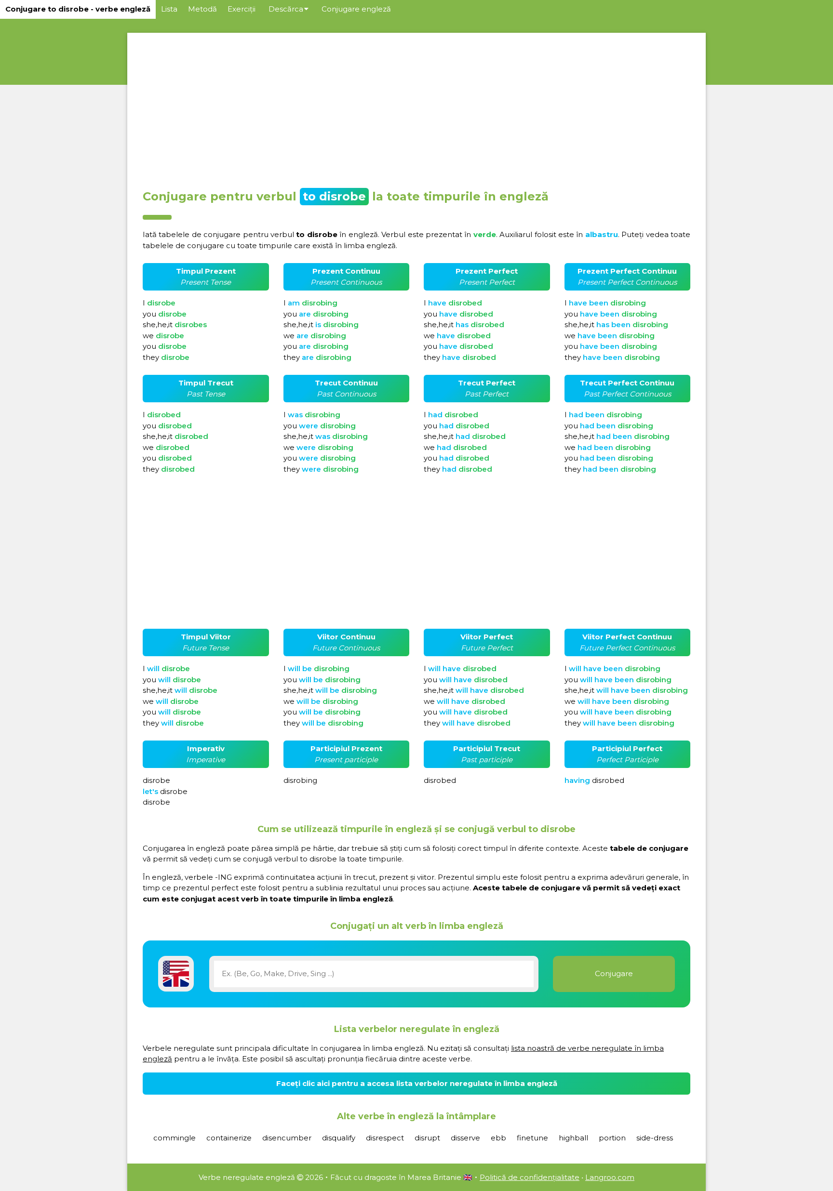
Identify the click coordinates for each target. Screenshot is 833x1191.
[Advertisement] (416, 107)
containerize (229, 1137)
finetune (532, 1137)
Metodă (202, 8)
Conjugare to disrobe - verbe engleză (77, 8)
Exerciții (241, 8)
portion (612, 1137)
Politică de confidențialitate (529, 1177)
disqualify (338, 1137)
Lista (169, 8)
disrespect (385, 1137)
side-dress (654, 1137)
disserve (465, 1137)
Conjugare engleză (356, 8)
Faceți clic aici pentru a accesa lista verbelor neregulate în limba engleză (416, 1083)
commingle (174, 1137)
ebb (498, 1137)
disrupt (427, 1137)
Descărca (286, 8)
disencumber (286, 1137)
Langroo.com (609, 1177)
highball (573, 1137)
